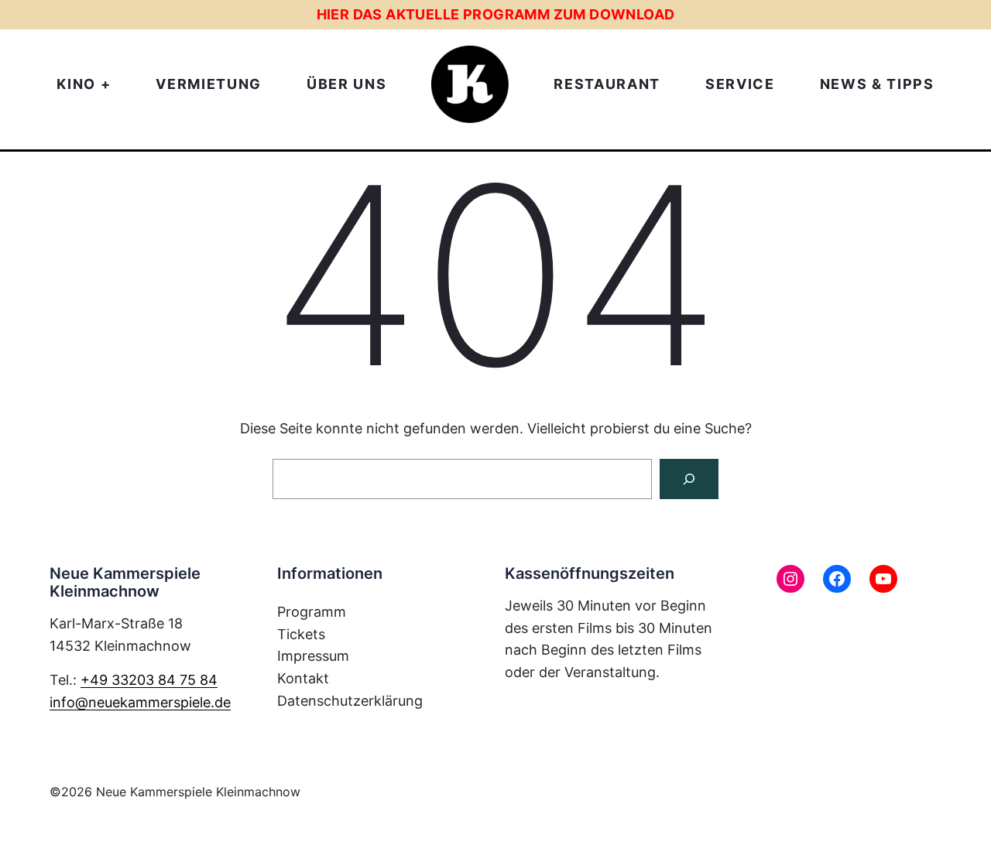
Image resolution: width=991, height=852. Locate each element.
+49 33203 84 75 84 (149, 680)
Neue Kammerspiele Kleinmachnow (198, 791)
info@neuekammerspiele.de (140, 702)
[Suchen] (689, 479)
